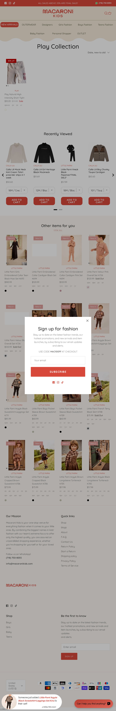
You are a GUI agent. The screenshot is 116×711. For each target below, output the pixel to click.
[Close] (87, 320)
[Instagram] (58, 382)
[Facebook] (54, 382)
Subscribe (58, 371)
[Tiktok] (62, 382)
